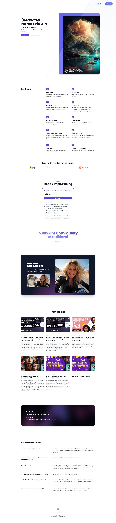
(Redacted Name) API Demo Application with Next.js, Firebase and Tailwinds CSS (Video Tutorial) (83, 339)
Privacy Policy (58, 515)
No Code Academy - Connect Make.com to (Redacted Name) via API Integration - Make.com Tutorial (32, 339)
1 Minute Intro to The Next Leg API (81, 376)
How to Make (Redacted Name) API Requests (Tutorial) (31, 377)
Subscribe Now (58, 198)
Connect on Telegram (58, 511)
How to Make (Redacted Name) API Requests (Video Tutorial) (56, 377)
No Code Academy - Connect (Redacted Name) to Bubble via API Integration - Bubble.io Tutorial (57, 339)
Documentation (36, 35)
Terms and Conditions (58, 514)
